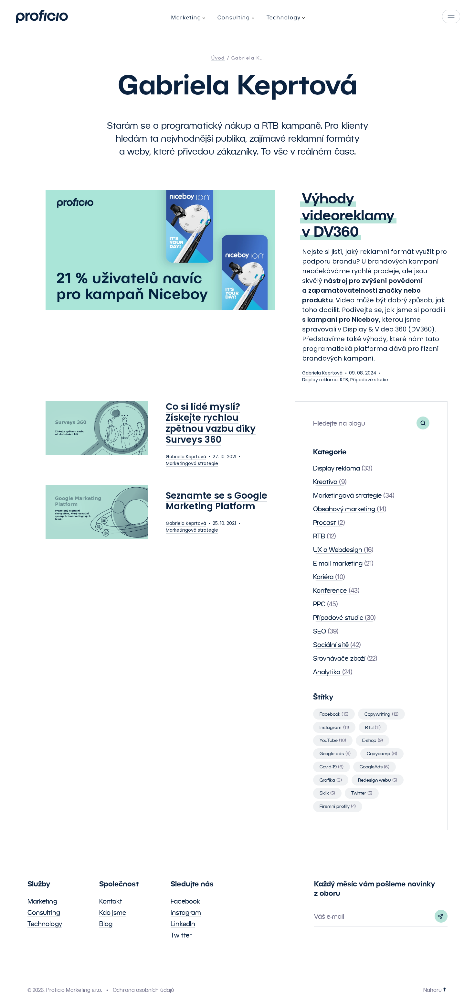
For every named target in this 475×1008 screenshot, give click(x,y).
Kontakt (110, 901)
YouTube (333, 740)
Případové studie (369, 379)
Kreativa (330, 482)
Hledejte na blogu (339, 423)
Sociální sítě (337, 645)
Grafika (331, 780)
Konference (336, 590)
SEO (326, 631)
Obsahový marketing (350, 509)
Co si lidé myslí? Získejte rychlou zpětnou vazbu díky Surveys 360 (211, 423)
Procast (329, 522)
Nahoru (432, 990)
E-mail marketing (343, 563)
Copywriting (381, 714)
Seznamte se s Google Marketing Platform (216, 501)
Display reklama (320, 379)
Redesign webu (377, 780)
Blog (105, 924)
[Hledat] (423, 423)
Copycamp (382, 753)
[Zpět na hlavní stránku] (42, 16)
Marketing (42, 901)
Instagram (334, 727)
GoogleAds (374, 766)
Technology (44, 924)
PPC (325, 604)
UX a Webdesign (343, 550)
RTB (344, 379)
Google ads (335, 753)
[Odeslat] (441, 916)
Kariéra (329, 577)
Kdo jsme (112, 912)
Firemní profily (338, 806)
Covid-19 (331, 766)
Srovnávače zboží (345, 658)
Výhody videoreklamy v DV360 (348, 215)
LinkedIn (183, 924)
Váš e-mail (329, 916)
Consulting (43, 912)
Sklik (327, 793)
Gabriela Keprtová (322, 373)
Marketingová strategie (192, 463)
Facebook (334, 714)
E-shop (372, 740)
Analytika (333, 672)
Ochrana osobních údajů (143, 990)
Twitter (361, 793)
